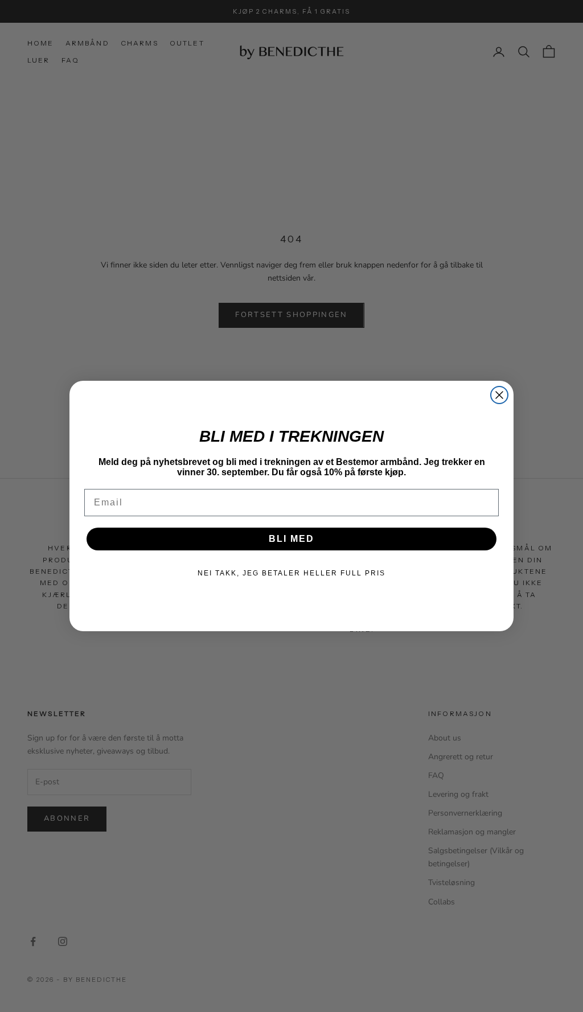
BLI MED (291, 539)
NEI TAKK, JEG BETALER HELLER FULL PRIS (291, 573)
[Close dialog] (499, 395)
